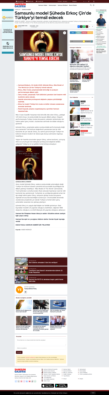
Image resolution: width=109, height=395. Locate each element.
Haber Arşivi (47, 380)
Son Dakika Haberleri (49, 379)
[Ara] (90, 5)
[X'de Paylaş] (81, 26)
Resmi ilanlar (83, 370)
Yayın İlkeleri (66, 375)
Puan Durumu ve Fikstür (50, 375)
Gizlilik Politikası (67, 374)
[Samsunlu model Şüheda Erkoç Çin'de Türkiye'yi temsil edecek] (41, 45)
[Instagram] (24, 381)
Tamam (92, 392)
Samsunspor (52, 5)
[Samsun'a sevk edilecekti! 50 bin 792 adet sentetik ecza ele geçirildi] (41, 304)
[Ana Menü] (93, 5)
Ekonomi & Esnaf (85, 123)
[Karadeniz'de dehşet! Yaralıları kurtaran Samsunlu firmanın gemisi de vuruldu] (41, 320)
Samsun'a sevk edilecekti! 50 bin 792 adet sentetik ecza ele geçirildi (40, 312)
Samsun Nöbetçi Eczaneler (50, 369)
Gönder (19, 352)
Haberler (17, 9)
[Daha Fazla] (87, 26)
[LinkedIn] (27, 381)
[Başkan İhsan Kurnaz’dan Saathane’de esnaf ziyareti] (58, 320)
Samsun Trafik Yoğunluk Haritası (52, 374)
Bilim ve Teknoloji (67, 372)
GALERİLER (20, 1)
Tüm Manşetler (47, 377)
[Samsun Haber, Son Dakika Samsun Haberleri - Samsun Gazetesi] (20, 5)
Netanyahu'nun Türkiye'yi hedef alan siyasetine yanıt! (87, 104)
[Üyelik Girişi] (93, 1)
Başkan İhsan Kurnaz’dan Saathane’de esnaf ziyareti (57, 328)
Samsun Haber (42, 5)
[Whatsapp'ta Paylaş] (84, 26)
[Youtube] (29, 381)
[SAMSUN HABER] (29, 163)
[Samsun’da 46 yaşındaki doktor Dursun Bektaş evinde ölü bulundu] (24, 320)
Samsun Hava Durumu (49, 370)
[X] (18, 381)
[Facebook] (16, 381)
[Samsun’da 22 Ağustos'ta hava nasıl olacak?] (24, 304)
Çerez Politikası (83, 372)
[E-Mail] (25, 292)
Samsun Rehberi (63, 5)
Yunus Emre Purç (30, 288)
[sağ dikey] (101, 31)
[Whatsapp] (35, 381)
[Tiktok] (32, 381)
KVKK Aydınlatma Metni (86, 374)
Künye (65, 378)
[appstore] (48, 385)
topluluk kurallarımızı (30, 357)
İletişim (81, 378)
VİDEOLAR (30, 1)
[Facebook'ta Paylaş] (79, 26)
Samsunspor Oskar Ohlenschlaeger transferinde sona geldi (86, 134)
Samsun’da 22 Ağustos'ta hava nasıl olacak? (87, 112)
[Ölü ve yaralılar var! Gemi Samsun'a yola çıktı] (58, 304)
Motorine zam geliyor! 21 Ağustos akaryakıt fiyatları (87, 126)
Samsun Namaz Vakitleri (50, 372)
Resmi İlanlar (73, 5)
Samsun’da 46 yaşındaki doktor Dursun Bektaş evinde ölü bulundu (23, 328)
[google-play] (61, 385)
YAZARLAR (40, 1)
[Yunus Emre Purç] (19, 289)
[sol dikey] (8, 31)
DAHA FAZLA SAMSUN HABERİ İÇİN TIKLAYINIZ (33, 225)
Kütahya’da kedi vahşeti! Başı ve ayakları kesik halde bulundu (87, 119)
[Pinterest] (21, 381)
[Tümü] (92, 97)
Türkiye (83, 101)
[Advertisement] (41, 72)
